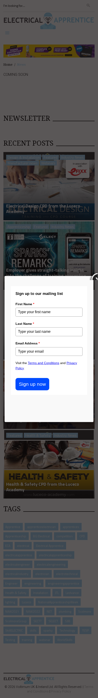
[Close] (93, 276)
